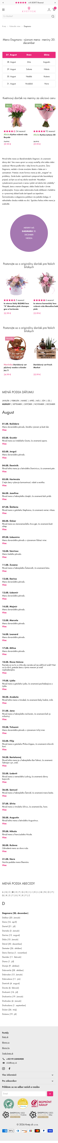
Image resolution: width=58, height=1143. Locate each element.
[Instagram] (3, 1068)
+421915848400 (15, 1059)
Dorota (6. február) (10, 988)
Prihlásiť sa (50, 1093)
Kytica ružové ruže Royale (16, 136)
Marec (24, 401)
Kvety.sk (5, 1037)
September (17, 404)
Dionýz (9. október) (10, 966)
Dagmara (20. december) (15, 913)
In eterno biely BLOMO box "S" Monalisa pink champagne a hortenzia (16, 306)
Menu (3, 9)
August (6, 404)
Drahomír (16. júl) (10, 992)
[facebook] (9, 1068)
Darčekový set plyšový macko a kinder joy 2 (15, 367)
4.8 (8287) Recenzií (36, 2)
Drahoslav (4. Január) (11, 1001)
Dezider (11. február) (11, 957)
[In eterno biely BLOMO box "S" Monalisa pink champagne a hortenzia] (17, 284)
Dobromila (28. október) (12, 970)
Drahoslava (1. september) (14, 1005)
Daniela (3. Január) (10, 931)
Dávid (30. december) (12, 944)
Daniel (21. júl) (8, 926)
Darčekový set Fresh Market (42, 366)
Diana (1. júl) (8, 962)
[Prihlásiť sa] (49, 9)
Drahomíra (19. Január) (12, 997)
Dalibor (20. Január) (11, 918)
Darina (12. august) (11, 935)
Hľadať (53, 16)
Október (28, 404)
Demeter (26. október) (12, 948)
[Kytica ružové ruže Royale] (17, 115)
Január (5, 401)
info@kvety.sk (11, 1063)
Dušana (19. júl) (9, 1014)
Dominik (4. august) (11, 984)
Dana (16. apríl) (9, 922)
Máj (38, 401)
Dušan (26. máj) (9, 1010)
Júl (48, 401)
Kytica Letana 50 (47, 135)
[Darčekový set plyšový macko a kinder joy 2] (17, 348)
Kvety (4, 26)
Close (27, 1075)
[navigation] (3, 2)
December (50, 404)
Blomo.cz (5, 1042)
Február (15, 401)
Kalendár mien (15, 26)
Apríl (32, 401)
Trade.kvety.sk (7, 1053)
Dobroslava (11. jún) (11, 979)
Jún (43, 401)
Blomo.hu (6, 1048)
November (39, 404)
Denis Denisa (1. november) (14, 953)
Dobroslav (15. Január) (12, 975)
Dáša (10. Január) (10, 940)
